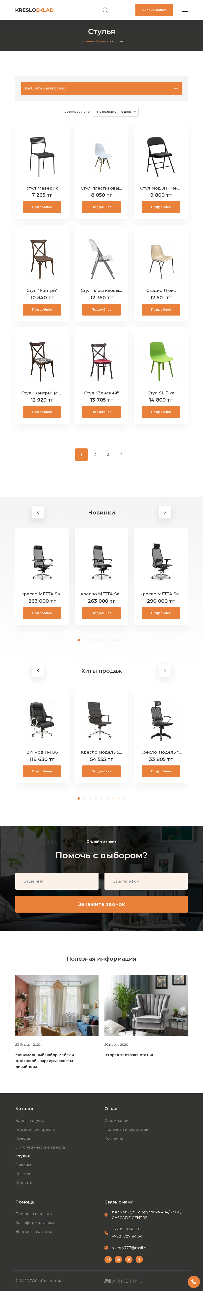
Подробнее (42, 207)
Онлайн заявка (154, 10)
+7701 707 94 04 (127, 1236)
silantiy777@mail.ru (130, 1247)
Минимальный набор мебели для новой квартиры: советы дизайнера (44, 1060)
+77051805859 (125, 1229)
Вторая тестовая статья (128, 1054)
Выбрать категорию (45, 88)
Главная (86, 41)
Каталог (102, 41)
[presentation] (38, 512)
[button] (79, 640)
